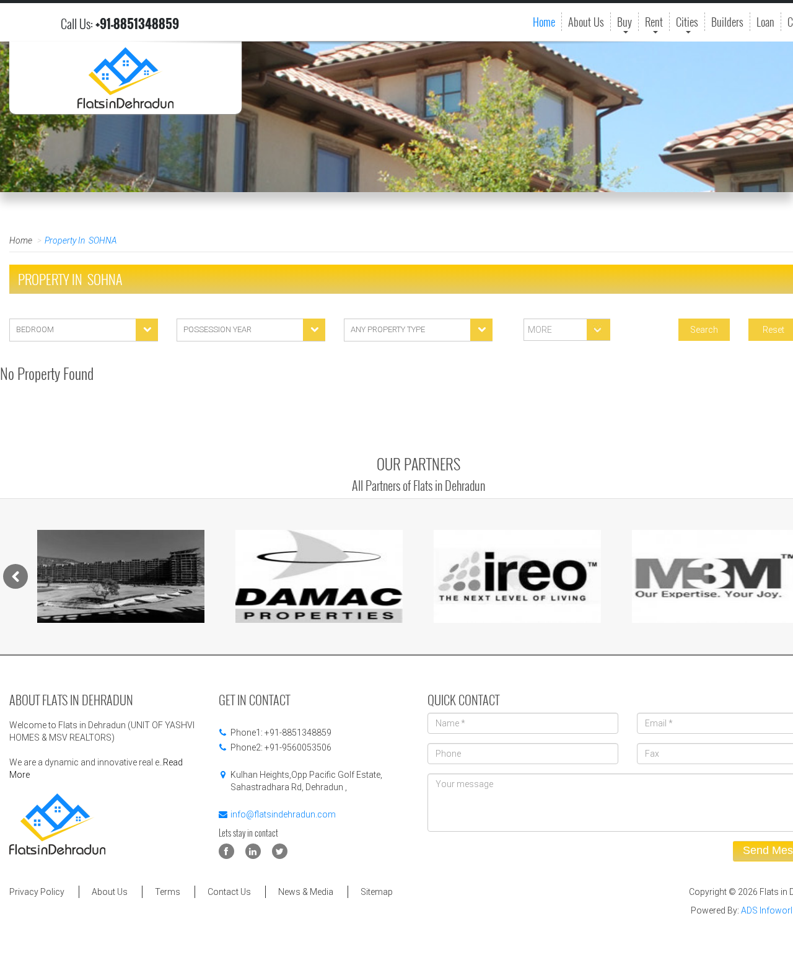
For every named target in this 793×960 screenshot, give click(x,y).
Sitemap (377, 892)
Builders (727, 22)
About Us (586, 22)
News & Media (305, 892)
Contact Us (229, 892)
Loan (765, 22)
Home (544, 22)
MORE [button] (539, 330)
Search (704, 330)
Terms (167, 892)
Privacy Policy (36, 892)
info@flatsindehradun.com (283, 814)
